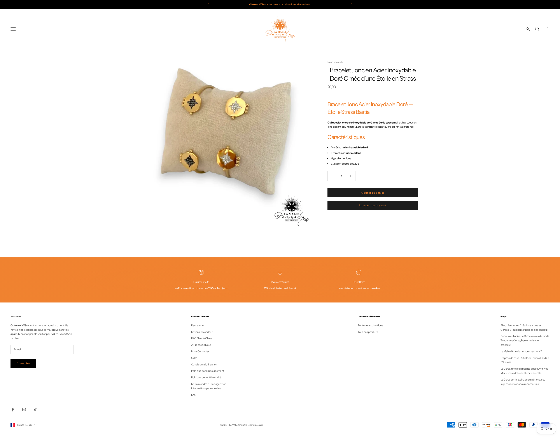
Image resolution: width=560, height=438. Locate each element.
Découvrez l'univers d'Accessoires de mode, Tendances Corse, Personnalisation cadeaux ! (525, 340)
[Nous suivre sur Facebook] (12, 409)
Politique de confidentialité (206, 377)
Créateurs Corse (255, 424)
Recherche (197, 325)
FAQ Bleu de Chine (201, 338)
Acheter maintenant (373, 205)
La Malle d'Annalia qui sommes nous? (521, 351)
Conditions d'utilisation (204, 364)
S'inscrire (23, 363)
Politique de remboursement (207, 370)
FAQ (193, 394)
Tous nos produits (368, 332)
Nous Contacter (200, 351)
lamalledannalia (335, 62)
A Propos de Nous (201, 344)
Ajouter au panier (373, 192)
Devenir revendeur (202, 332)
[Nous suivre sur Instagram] (24, 409)
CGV (194, 358)
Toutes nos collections (370, 325)
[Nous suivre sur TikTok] (35, 409)
